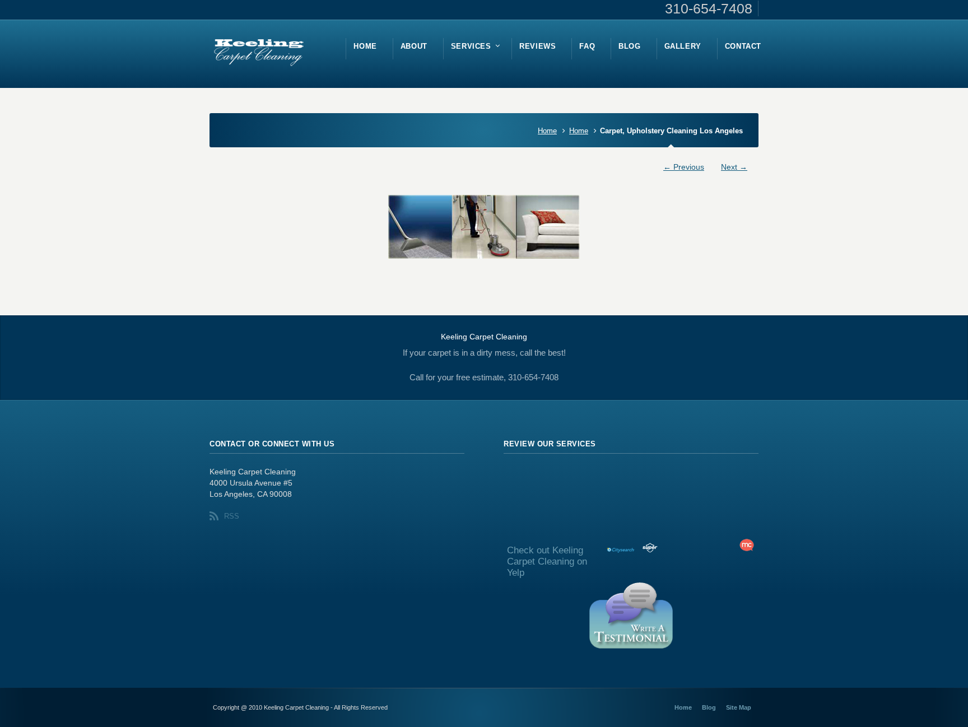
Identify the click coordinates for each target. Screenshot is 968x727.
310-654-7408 (708, 8)
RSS (231, 516)
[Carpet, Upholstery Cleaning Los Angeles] (484, 227)
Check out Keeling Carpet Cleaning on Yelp (547, 561)
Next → (734, 166)
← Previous (683, 166)
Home (547, 131)
